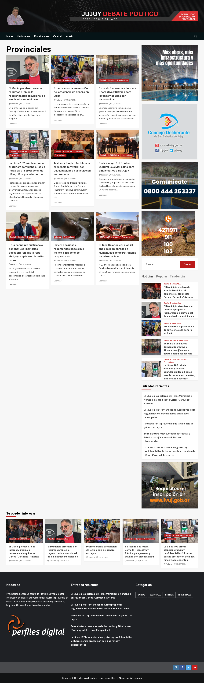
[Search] (196, 36)
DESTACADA (23, 152)
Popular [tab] (161, 276)
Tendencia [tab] (177, 276)
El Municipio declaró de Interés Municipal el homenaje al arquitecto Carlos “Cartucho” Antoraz (168, 399)
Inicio (9, 36)
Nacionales (23, 36)
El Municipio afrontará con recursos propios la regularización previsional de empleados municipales (169, 413)
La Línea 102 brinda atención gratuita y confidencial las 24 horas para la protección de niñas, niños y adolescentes (179, 372)
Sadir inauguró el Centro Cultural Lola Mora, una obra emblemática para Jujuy (116, 166)
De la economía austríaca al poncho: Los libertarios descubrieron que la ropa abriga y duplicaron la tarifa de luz (26, 252)
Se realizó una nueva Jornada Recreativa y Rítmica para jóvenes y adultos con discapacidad (167, 437)
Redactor (14, 104)
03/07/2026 (26, 104)
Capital (57, 36)
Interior (70, 36)
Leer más (13, 124)
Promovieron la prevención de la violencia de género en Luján (71, 92)
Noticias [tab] (148, 276)
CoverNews (118, 677)
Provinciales (41, 36)
